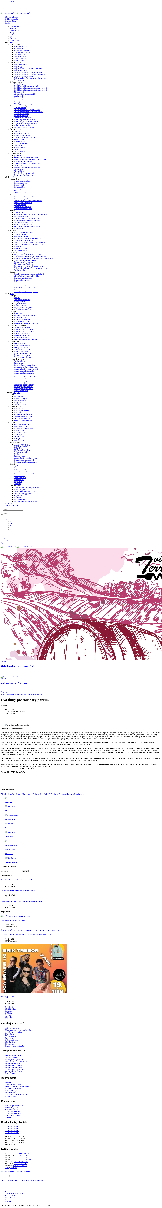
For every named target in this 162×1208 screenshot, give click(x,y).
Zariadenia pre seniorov (22, 118)
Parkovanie (18, 155)
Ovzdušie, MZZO (20, 143)
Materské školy (19, 92)
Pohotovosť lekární (20, 432)
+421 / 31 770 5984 (12, 1133)
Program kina (18, 397)
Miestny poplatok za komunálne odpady (28, 72)
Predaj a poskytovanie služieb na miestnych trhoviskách (33, 258)
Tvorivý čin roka (20, 478)
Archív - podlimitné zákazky (24, 371)
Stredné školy (19, 96)
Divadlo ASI (18, 408)
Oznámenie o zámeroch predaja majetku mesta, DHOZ (18, 890)
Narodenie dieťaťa (20, 213)
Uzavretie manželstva (21, 217)
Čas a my (13, 38)
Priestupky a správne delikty (24, 278)
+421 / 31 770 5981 (12, 1127)
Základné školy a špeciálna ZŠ (24, 94)
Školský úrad (18, 84)
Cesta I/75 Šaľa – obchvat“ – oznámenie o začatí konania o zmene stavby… (24, 880)
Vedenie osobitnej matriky (23, 224)
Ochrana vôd (18, 145)
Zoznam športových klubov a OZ (25, 458)
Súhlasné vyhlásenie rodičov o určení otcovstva (30, 215)
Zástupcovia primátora (22, 300)
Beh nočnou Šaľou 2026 (14, 683)
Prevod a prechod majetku (23, 355)
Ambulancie (18, 434)
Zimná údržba (19, 171)
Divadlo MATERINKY (22, 410)
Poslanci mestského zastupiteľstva (17, 1086)
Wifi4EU (8, 1117)
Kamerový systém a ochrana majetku (27, 167)
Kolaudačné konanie (21, 236)
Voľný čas (16, 393)
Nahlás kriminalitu (11, 19)
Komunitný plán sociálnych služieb (26, 122)
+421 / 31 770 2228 (25, 1160)
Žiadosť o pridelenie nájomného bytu (27, 110)
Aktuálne (13, 29)
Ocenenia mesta (19, 476)
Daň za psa (18, 66)
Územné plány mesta (21, 321)
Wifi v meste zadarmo (21, 424)
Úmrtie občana (19, 228)
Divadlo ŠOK (19, 412)
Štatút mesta (18, 313)
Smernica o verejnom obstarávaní (25, 367)
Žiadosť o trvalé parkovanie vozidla (26, 157)
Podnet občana (19, 48)
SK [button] (6, 519)
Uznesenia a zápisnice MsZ (23, 329)
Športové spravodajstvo (10, 694)
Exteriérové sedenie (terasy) (23, 262)
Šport (11, 36)
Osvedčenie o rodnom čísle (23, 222)
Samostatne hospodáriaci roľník (25, 260)
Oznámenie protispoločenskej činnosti (27, 381)
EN (11, 523)
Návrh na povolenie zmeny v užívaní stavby (29, 242)
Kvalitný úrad (19, 185)
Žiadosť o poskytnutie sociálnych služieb (28, 112)
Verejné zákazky (20, 361)
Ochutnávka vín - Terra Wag (17, 665)
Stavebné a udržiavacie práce (24, 240)
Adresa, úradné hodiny (22, 181)
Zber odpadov (10, 1034)
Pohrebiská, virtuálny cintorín (24, 173)
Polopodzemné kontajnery (23, 135)
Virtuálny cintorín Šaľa (13, 1111)
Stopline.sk (18, 496)
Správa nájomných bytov (23, 357)
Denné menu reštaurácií (22, 426)
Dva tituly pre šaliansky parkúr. (31, 694)
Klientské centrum (20, 46)
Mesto (12, 294)
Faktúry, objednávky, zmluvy (24, 385)
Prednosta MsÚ (19, 187)
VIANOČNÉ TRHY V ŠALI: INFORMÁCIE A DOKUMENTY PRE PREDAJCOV (26, 935)
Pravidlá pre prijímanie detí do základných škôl (30, 90)
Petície (16, 282)
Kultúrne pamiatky (20, 470)
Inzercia (17, 438)
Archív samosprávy (21, 391)
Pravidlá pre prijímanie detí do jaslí (26, 86)
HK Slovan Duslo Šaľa (22, 446)
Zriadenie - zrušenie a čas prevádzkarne (28, 254)
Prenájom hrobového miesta (24, 175)
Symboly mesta (19, 466)
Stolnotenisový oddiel (21, 452)
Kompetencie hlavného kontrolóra (26, 323)
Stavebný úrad (10, 1044)
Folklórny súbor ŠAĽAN (23, 414)
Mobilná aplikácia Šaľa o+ (14, 1106)
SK (11, 521)
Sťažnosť (17, 284)
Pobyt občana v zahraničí (23, 203)
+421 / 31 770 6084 (20, 1164)
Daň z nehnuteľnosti (21, 64)
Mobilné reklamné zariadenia (24, 264)
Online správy (15, 40)
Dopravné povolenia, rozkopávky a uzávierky (30, 159)
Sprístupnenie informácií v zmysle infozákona (30, 286)
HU (11, 525)
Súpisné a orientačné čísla (23, 209)
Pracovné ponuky (20, 430)
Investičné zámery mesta (22, 310)
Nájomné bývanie (20, 108)
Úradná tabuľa (15, 31)
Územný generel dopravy (23, 161)
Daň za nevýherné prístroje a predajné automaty (30, 78)
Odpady (17, 131)
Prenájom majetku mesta (22, 353)
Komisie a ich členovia (22, 335)
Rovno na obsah (6, 2)
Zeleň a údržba (19, 139)
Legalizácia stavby (20, 248)
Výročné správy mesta (22, 349)
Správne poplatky (20, 80)
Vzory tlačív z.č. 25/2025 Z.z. (24, 232)
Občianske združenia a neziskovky (26, 462)
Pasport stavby (19, 246)
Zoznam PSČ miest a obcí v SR (25, 492)
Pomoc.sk (17, 497)
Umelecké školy (19, 98)
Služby (13, 177)
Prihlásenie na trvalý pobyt (23, 197)
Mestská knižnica (20, 401)
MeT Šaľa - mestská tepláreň (24, 127)
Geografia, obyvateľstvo (22, 472)
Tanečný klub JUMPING (23, 416)
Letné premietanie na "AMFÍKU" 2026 (13, 920)
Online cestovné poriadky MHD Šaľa (27, 488)
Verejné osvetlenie (20, 169)
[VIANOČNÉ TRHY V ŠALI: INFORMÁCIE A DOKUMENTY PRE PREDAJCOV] (32, 930)
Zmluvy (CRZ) (19, 383)
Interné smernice (20, 317)
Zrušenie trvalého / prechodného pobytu (28, 201)
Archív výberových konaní (23, 389)
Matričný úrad (10, 1042)
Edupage (17, 102)
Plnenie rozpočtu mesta (22, 345)
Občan (12, 42)
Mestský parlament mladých (24, 104)
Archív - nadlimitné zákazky (24, 373)
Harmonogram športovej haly (24, 460)
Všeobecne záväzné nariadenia (24, 315)
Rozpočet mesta (19, 343)
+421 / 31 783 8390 (20, 1166)
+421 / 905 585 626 (26, 1154)
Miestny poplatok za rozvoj (23, 76)
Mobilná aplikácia (11, 17)
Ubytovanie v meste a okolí (23, 428)
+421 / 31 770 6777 (24, 1156)
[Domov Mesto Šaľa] (16, 547)
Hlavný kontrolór (20, 302)
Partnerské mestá (20, 306)
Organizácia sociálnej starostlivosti (26, 124)
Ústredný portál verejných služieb (25, 501)
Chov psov (18, 149)
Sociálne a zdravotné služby (15, 1046)
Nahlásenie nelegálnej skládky (24, 137)
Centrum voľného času (22, 100)
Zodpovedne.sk (19, 499)
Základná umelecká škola (23, 420)
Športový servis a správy (22, 444)
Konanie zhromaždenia (22, 280)
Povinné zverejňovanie (13, 1055)
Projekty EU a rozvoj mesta (23, 308)
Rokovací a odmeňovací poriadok (26, 339)
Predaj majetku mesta (21, 351)
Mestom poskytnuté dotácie (23, 387)
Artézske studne (19, 147)
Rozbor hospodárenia (21, 347)
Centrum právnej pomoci (22, 494)
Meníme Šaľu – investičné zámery (55, 794)
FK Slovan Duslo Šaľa (22, 450)
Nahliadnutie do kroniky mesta (24, 288)
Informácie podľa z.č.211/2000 (25, 377)
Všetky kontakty (11, 1168)
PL (11, 529)
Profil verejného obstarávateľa (24, 365)
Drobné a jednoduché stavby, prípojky (27, 238)
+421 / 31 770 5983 (12, 1131)
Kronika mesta (19, 480)
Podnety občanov (11, 21)
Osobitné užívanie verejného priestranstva (28, 266)
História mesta (19, 468)
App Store (31, 1180)
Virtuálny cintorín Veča (13, 1113)
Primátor (17, 298)
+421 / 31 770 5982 (12, 1129)
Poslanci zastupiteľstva (22, 333)
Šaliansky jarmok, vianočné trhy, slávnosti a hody (31, 268)
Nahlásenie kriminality (22, 52)
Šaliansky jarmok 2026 (8, 997)
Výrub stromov (19, 141)
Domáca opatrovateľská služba (25, 120)
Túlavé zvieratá (19, 151)
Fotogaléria (18, 403)
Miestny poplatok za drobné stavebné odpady (30, 74)
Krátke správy (27, 794)
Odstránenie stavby (20, 250)
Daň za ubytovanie (20, 70)
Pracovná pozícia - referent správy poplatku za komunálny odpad (21, 901)
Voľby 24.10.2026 (11, 505)
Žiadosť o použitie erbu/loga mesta (26, 292)
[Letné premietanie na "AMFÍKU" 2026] (15, 916)
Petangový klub (19, 456)
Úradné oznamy (10, 1096)
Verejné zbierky (19, 270)
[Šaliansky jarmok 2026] (34, 993)
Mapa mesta (18, 165)
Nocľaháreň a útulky (21, 114)
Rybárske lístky (19, 290)
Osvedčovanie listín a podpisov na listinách (29, 274)
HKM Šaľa (18, 448)
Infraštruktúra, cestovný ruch (24, 474)
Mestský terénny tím (21, 116)
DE (11, 527)
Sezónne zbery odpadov (22, 133)
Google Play (9, 1180)
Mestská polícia (19, 54)
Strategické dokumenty (22, 319)
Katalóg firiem (19, 440)
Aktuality (15, 27)
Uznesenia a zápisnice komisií (24, 331)
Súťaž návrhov (19, 363)
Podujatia (13, 33)
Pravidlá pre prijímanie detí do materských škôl (30, 88)
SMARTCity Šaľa (20, 58)
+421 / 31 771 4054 (22, 1158)
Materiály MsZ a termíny (22, 327)
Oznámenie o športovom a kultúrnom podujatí (30, 256)
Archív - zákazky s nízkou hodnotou (26, 369)
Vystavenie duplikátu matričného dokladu (28, 226)
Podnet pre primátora (21, 50)
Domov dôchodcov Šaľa (22, 126)
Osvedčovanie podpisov (13, 1032)
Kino (11, 35)
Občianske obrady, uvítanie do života (27, 219)
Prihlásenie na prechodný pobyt (25, 199)
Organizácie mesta (20, 304)
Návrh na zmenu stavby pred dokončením (28, 244)
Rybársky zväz (19, 454)
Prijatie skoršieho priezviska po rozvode (28, 220)
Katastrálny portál (20, 490)
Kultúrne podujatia (20, 399)
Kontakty (8, 23)
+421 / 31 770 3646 (21, 1162)
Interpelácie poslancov (22, 337)
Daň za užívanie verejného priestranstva (28, 68)
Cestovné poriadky (20, 436)
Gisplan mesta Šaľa (12, 1110)
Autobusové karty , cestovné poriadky (27, 163)
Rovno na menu (18, 2)
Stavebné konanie (20, 234)
